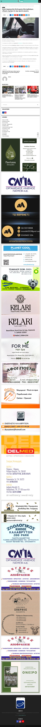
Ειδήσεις (3, 7)
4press (4, 12)
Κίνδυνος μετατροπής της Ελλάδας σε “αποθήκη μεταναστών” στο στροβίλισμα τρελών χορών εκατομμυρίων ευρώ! (20, 97)
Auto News (4, 130)
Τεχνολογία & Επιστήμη (6, 127)
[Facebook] (17, 721)
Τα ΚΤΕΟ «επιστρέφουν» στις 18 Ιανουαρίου (32, 72)
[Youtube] (23, 721)
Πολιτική (3, 122)
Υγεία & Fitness (4, 128)
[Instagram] (20, 721)
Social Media (4, 134)
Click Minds (4, 125)
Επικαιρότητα (4, 121)
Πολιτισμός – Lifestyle (6, 124)
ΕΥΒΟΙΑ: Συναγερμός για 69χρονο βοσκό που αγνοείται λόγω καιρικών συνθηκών (33, 96)
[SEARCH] (38, 105)
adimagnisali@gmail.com (22, 715)
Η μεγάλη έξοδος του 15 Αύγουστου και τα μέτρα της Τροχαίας (7, 96)
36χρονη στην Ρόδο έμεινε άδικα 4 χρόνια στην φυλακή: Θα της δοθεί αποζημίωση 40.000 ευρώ (11, 72)
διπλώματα (20, 43)
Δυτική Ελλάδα (4, 131)
